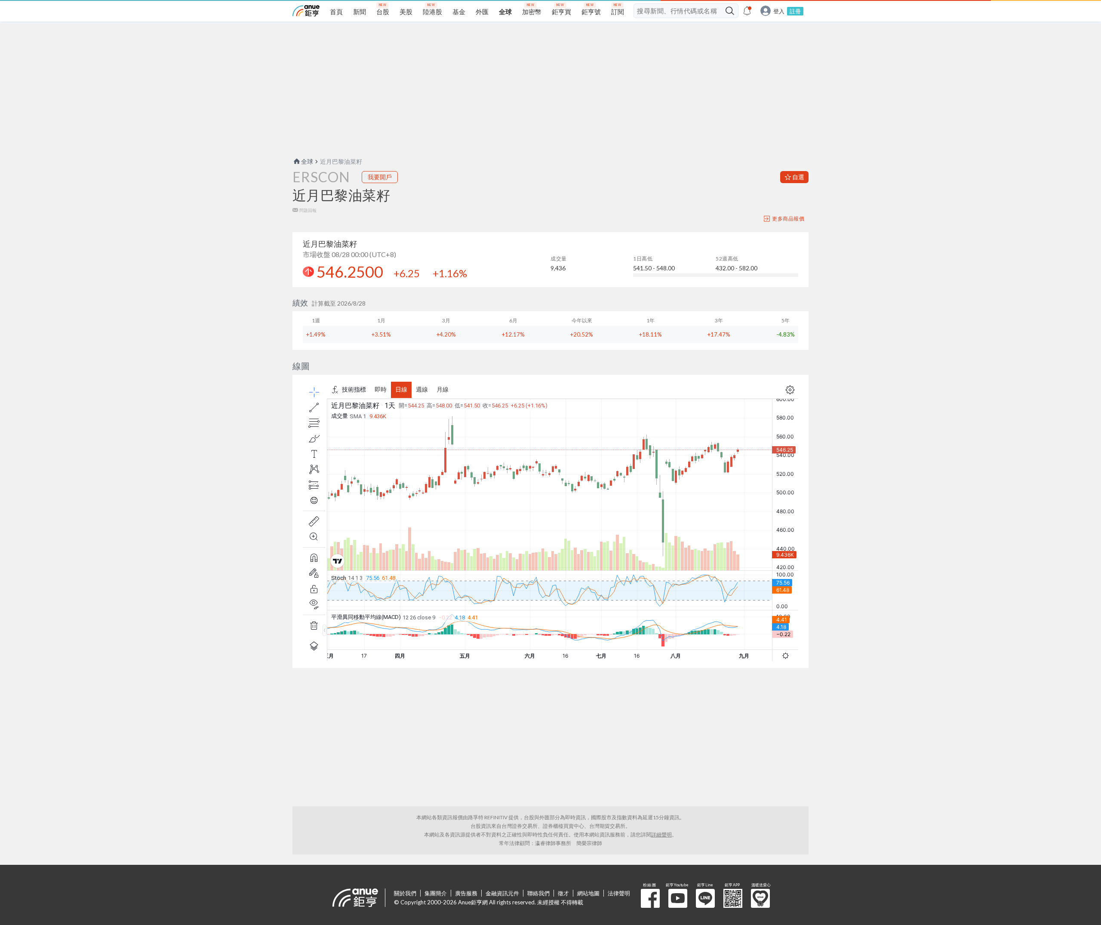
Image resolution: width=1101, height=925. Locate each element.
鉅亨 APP (732, 898)
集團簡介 (435, 893)
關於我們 (405, 893)
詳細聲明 (661, 834)
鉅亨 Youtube (677, 898)
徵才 (563, 893)
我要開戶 (380, 177)
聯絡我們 (538, 893)
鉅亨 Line (705, 898)
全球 (307, 161)
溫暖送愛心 (760, 898)
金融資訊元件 (502, 893)
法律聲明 (619, 893)
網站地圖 (588, 893)
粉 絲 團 (650, 898)
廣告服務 (466, 893)
